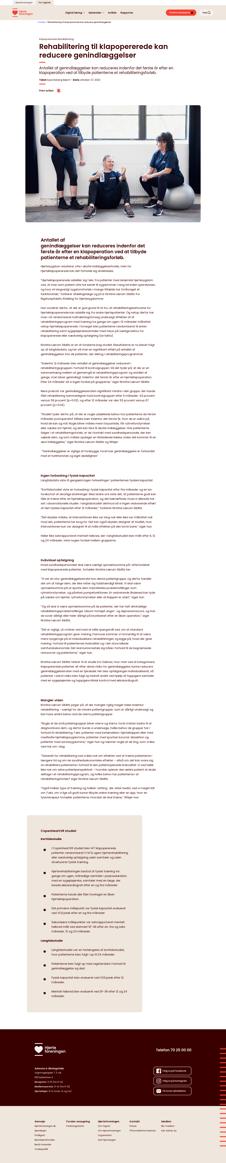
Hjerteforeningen (23, 2)
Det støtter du (168, 1130)
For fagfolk (45, 2)
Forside (41, 22)
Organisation (105, 1135)
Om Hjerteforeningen (109, 1130)
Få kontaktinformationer (143, 1130)
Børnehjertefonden (45, 1139)
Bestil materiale (43, 1144)
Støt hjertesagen (107, 1139)
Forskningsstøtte (75, 1126)
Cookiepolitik (41, 1149)
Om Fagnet (104, 1126)
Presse (133, 1126)
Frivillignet (40, 1135)
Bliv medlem (167, 1126)
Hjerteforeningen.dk (45, 1126)
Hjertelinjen (40, 1130)
